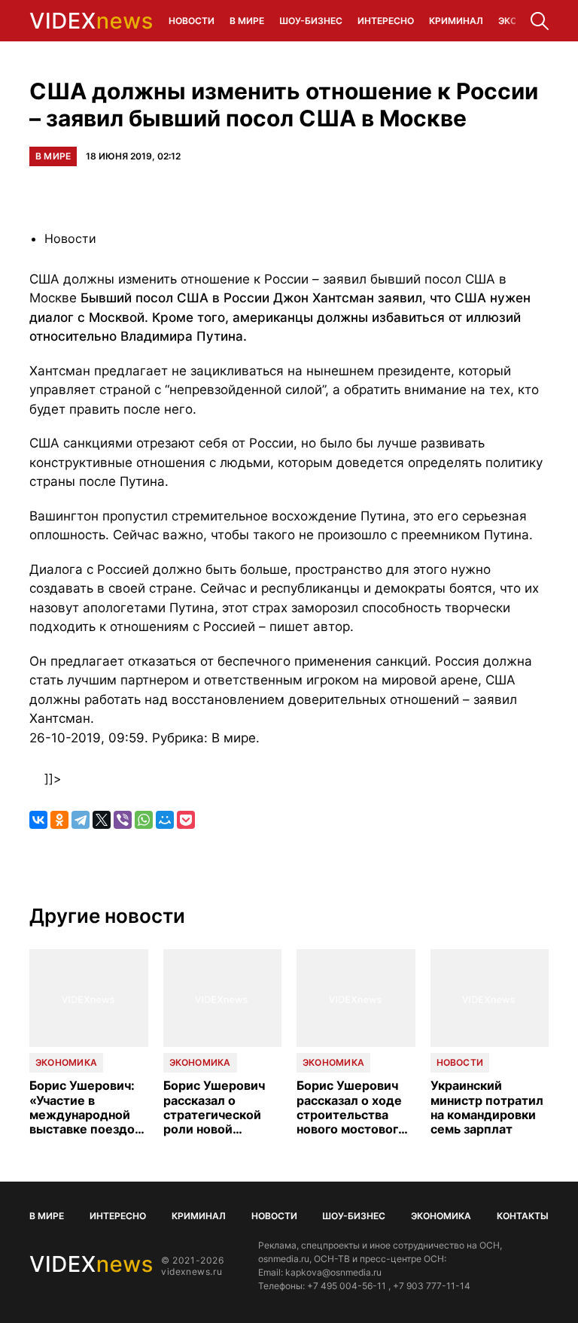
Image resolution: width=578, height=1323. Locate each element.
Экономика (66, 1062)
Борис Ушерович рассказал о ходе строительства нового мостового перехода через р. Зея (352, 1107)
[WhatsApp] (144, 820)
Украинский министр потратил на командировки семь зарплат (486, 1107)
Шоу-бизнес (310, 20)
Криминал (456, 20)
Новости (191, 20)
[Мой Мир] (165, 820)
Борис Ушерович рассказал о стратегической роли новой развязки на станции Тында (214, 1107)
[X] (102, 820)
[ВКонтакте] (38, 820)
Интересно (385, 20)
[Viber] (123, 820)
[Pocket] (186, 820)
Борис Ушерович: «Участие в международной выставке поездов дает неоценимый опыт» (85, 1107)
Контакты (523, 1215)
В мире (247, 20)
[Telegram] (80, 820)
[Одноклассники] (59, 820)
